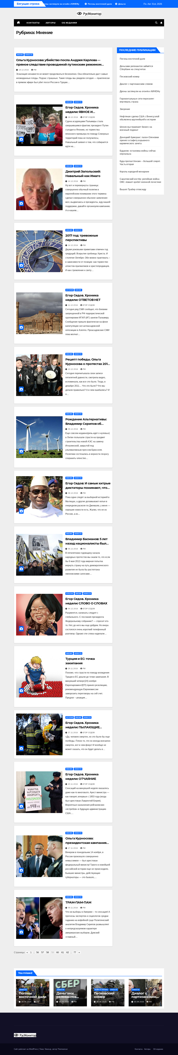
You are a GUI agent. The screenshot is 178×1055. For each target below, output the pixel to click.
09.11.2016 (73, 908)
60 (57, 952)
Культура (69, 593)
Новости (28, 54)
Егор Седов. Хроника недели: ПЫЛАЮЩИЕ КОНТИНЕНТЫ (82, 727)
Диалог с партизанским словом (136, 84)
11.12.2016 (73, 305)
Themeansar (63, 1049)
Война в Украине (101, 989)
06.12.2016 (73, 549)
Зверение (125, 109)
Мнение (20, 54)
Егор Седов (89, 117)
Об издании (69, 23)
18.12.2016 (73, 117)
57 (42, 952)
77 (75, 952)
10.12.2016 (73, 369)
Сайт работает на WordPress (26, 1049)
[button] (156, 23)
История (69, 290)
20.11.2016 (73, 784)
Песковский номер (129, 76)
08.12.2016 (73, 493)
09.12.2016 (73, 429)
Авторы (50, 23)
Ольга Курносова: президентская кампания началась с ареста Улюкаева (87, 842)
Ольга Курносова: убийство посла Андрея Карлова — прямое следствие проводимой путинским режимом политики (58, 64)
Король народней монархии (134, 171)
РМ (35, 70)
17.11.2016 (73, 848)
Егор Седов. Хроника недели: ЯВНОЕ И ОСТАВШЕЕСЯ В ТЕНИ (82, 112)
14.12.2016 (73, 181)
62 (67, 952)
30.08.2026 (26, 1002)
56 (37, 952)
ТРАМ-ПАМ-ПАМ (78, 902)
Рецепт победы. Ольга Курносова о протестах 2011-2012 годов (87, 364)
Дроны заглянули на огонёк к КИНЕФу (140, 91)
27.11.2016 (73, 733)
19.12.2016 (24, 70)
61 (62, 952)
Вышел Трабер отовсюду (133, 189)
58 (47, 952)
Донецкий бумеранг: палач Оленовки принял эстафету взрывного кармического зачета (139, 140)
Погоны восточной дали (132, 59)
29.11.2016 (73, 669)
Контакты (33, 23)
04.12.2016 (73, 609)
